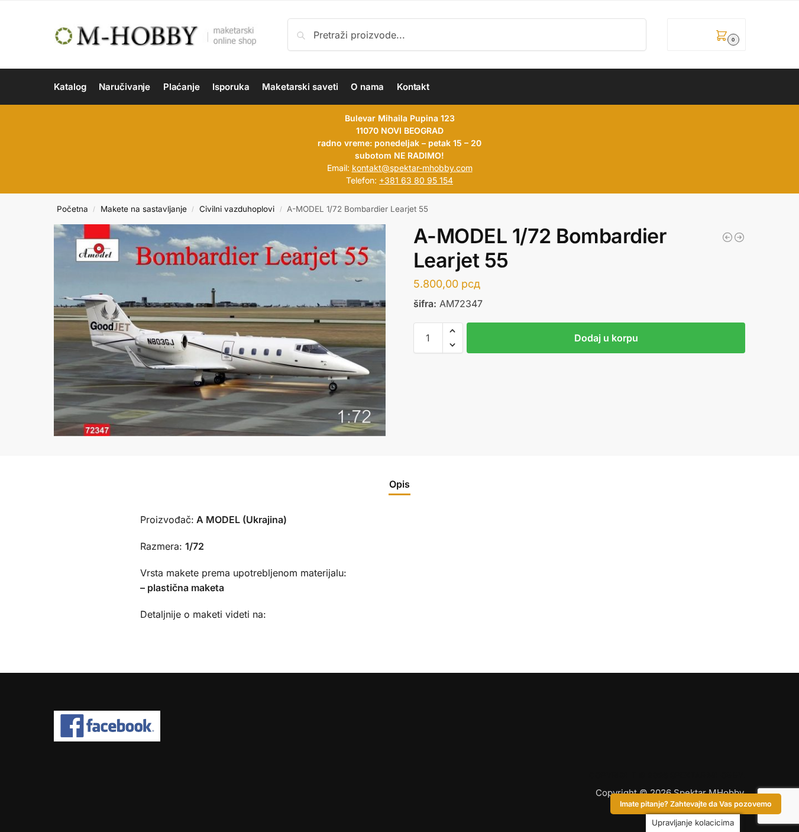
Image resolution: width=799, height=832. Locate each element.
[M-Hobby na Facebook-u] (400, 726)
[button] (706, 34)
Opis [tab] (399, 484)
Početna (72, 209)
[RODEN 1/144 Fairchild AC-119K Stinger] (739, 237)
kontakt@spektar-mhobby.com (412, 168)
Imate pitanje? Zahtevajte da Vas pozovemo (696, 803)
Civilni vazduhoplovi (236, 209)
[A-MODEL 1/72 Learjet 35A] (727, 237)
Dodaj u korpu (606, 338)
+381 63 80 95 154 (416, 180)
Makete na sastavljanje (144, 209)
